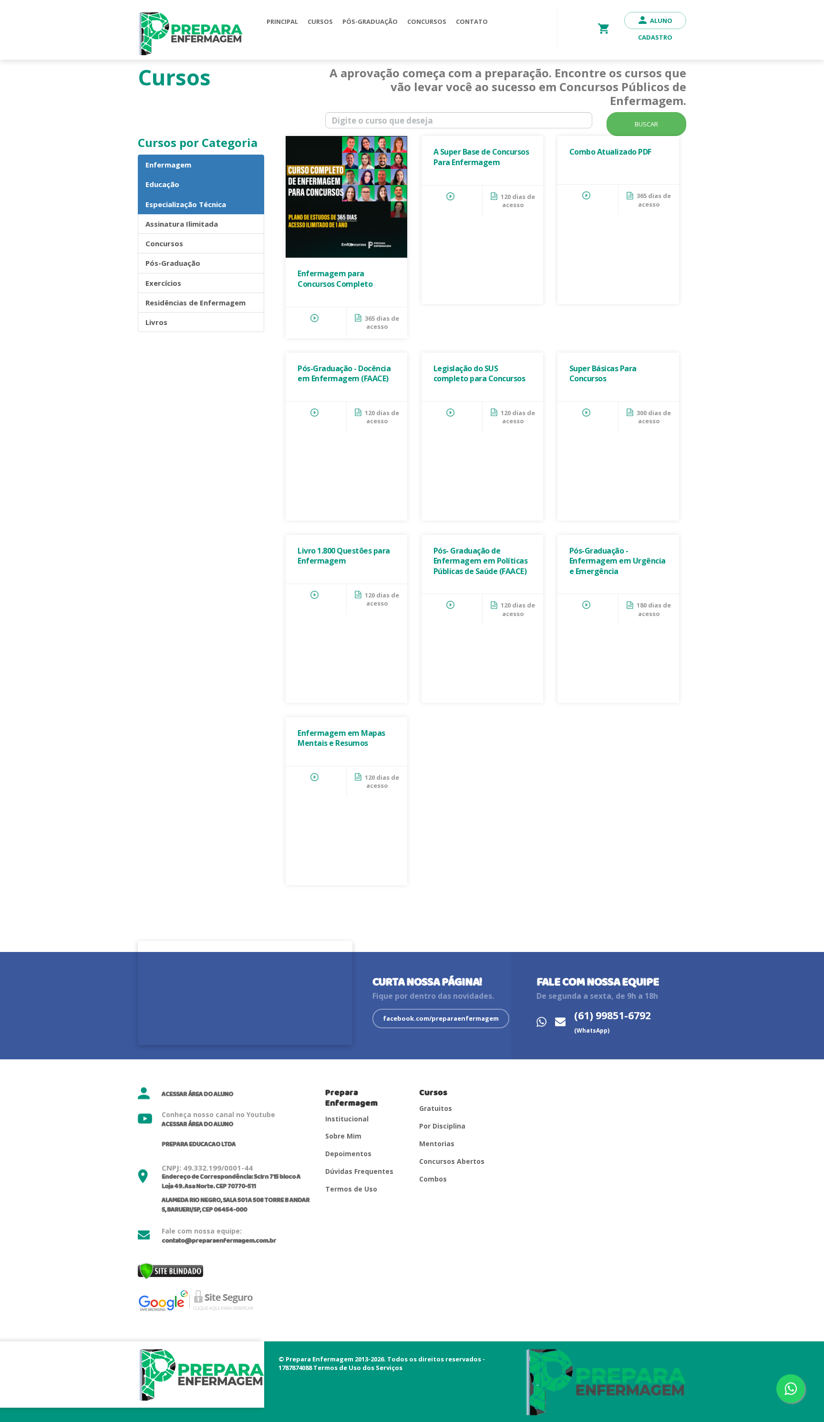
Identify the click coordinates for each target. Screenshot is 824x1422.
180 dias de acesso (654, 609)
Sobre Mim (343, 1135)
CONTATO (472, 21)
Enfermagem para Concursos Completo (335, 278)
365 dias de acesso (382, 322)
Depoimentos (348, 1153)
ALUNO (661, 20)
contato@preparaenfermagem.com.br (219, 1240)
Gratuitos (435, 1108)
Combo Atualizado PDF (610, 151)
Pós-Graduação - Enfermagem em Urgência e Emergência (617, 560)
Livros (156, 322)
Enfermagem (168, 164)
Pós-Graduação (172, 263)
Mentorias (436, 1143)
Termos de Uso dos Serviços (357, 1367)
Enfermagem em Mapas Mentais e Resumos (341, 738)
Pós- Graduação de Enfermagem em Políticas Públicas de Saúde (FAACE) (480, 560)
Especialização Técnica (185, 204)
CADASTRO (655, 37)
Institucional (347, 1118)
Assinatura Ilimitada (181, 224)
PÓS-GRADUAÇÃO (370, 21)
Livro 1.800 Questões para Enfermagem (344, 555)
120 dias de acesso (518, 200)
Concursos (164, 243)
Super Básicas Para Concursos (603, 373)
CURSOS (320, 21)
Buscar (646, 124)
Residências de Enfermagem (195, 302)
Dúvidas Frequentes (359, 1171)
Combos (433, 1178)
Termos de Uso (351, 1188)
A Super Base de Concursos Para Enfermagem (481, 156)
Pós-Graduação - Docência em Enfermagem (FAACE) (344, 373)
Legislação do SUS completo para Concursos (479, 373)
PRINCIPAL (282, 21)
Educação (162, 184)
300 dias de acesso (654, 417)
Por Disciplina (442, 1125)
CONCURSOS (426, 21)
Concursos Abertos (451, 1161)
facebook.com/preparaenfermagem (441, 1018)
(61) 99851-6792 (612, 1022)
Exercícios (163, 283)
